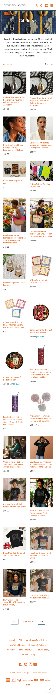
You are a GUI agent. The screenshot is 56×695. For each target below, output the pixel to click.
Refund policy (43, 650)
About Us (11, 650)
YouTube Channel (17, 645)
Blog (33, 655)
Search (12, 640)
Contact (24, 655)
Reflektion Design (22, 673)
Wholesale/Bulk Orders (36, 640)
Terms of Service (26, 650)
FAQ (21, 640)
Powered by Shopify (39, 673)
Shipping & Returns (37, 645)
